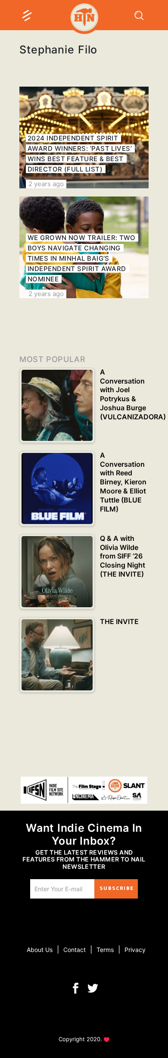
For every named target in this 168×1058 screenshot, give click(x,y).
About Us (40, 949)
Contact (74, 949)
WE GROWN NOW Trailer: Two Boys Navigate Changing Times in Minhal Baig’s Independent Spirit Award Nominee (81, 258)
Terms (105, 949)
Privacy (135, 949)
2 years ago (46, 184)
